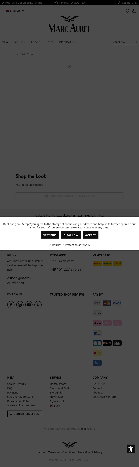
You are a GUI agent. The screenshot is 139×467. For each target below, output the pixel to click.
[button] (131, 449)
